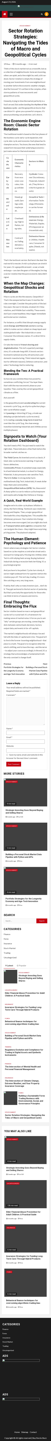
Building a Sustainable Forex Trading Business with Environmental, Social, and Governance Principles (32, 1100)
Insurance (8, 943)
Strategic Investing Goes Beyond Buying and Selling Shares (31, 978)
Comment (11, 695)
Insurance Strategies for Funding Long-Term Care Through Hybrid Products (23, 1008)
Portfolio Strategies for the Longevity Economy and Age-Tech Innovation (14, 669)
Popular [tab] (22, 965)
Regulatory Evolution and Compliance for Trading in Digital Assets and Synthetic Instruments (24, 1052)
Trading (7, 953)
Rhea (8, 64)
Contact (33, 1432)
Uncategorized (10, 957)
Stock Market (25, 26)
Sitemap (24, 1432)
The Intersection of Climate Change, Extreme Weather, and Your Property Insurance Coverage (22, 1083)
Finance (7, 934)
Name (9, 728)
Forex (6, 939)
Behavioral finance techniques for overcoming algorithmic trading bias (22, 1022)
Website (10, 746)
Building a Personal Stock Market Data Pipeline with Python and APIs (36, 669)
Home (17, 1432)
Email (9, 737)
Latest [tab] (10, 965)
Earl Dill (20, 817)
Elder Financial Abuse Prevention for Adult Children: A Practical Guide (23, 1213)
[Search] (41, 14)
